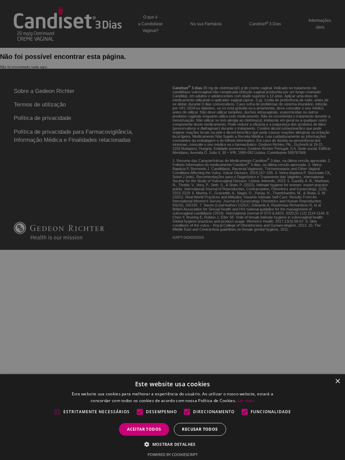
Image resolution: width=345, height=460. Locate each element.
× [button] (337, 381)
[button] (172, 444)
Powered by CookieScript (173, 454)
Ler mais (246, 400)
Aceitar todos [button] (144, 429)
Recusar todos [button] (200, 429)
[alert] (172, 230)
